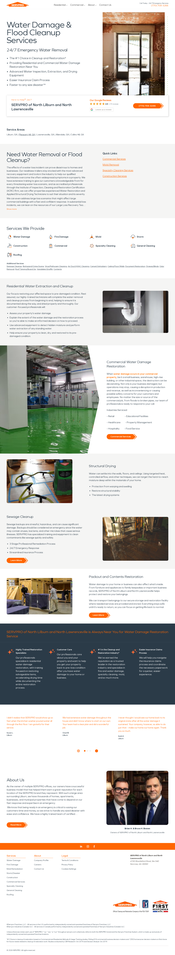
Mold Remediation (15, 869)
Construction (12, 877)
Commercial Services (114, 158)
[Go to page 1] (84, 751)
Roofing (10, 894)
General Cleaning (14, 890)
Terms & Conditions (70, 860)
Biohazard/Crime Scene (33, 266)
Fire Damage (12, 864)
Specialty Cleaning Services (118, 170)
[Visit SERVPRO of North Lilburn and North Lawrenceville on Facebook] (94, 846)
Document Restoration (135, 266)
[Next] (97, 751)
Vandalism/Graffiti (45, 269)
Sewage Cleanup (14, 266)
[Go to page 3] (90, 751)
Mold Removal (111, 164)
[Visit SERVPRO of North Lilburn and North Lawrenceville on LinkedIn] (81, 846)
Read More (15, 824)
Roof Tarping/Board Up (25, 269)
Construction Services (115, 176)
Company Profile (41, 860)
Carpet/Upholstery (98, 266)
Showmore (12, 209)
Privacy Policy (67, 864)
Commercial (76, 5)
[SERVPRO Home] (18, 4)
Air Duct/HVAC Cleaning (78, 266)
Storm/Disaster (13, 873)
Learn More (16, 560)
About (91, 5)
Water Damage (13, 860)
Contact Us (105, 4)
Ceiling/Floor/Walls (116, 266)
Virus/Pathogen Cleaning (56, 266)
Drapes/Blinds (152, 266)
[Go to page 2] (87, 751)
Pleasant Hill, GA (27, 134)
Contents (58, 269)
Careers (37, 864)
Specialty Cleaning (15, 886)
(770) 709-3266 (159, 5)
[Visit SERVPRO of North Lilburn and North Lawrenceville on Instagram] (88, 846)
